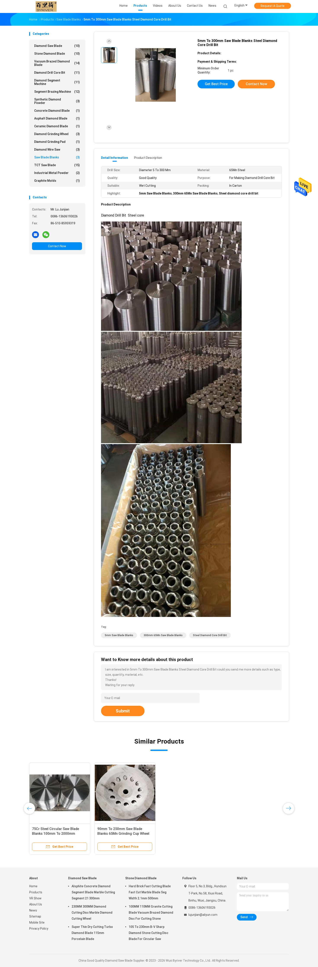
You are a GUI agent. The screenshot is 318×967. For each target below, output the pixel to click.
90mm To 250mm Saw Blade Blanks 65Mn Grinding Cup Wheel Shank (123, 833)
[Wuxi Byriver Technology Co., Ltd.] (46, 6)
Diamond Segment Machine (57, 82)
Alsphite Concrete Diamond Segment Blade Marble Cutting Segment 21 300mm (93, 892)
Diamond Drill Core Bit (57, 72)
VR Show (35, 898)
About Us (35, 904)
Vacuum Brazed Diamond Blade (57, 63)
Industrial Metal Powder (57, 173)
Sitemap (35, 916)
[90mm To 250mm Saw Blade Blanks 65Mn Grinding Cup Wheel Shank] (125, 793)
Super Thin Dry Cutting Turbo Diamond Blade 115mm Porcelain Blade (92, 933)
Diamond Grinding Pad (57, 141)
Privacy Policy (38, 928)
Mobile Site (37, 922)
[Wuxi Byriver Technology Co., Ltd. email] (35, 234)
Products (35, 892)
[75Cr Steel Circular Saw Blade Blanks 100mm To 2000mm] (59, 793)
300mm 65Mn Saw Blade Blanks (163, 635)
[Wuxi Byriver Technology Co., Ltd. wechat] (45, 234)
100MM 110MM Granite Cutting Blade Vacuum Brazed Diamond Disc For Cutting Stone (151, 912)
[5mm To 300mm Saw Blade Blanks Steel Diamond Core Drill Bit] (155, 75)
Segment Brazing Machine (57, 91)
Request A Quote (272, 6)
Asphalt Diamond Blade (57, 118)
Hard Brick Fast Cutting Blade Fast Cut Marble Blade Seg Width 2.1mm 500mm (150, 892)
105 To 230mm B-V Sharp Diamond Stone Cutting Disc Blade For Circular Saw (148, 933)
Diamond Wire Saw (57, 149)
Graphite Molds (57, 180)
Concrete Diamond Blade (57, 110)
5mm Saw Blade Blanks (119, 635)
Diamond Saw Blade (57, 46)
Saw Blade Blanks (57, 157)
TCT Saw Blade (57, 165)
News (33, 910)
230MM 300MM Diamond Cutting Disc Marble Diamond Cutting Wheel (92, 912)
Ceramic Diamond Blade (57, 126)
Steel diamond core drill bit (210, 635)
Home (33, 886)
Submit (123, 711)
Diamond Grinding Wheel (57, 134)
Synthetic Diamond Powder (57, 101)
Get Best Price (216, 84)
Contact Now (57, 246)
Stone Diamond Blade (57, 53)
